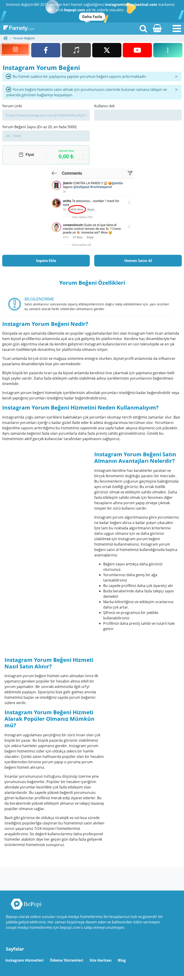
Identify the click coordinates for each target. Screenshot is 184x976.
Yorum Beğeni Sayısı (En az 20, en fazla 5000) (39, 126)
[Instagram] (15, 49)
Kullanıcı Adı (104, 105)
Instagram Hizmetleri (24, 960)
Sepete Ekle (46, 260)
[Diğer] (167, 50)
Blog (122, 960)
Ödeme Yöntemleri (66, 960)
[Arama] (143, 28)
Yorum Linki (12, 105)
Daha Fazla (92, 16)
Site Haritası (101, 960)
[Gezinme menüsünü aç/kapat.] (177, 28)
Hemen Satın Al (138, 260)
